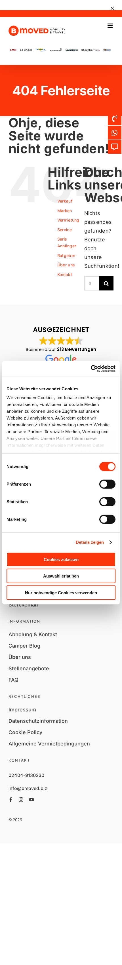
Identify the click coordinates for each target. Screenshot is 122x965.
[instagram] (21, 799)
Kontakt (64, 274)
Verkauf (64, 201)
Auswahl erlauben (61, 576)
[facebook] (11, 799)
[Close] (112, 8)
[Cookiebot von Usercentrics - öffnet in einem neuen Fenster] (90, 368)
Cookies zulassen (61, 559)
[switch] (107, 483)
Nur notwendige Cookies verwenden (61, 592)
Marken (64, 210)
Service (64, 229)
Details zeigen (90, 542)
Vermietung (68, 220)
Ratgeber (66, 255)
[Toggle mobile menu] (110, 26)
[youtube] (31, 799)
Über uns (66, 264)
